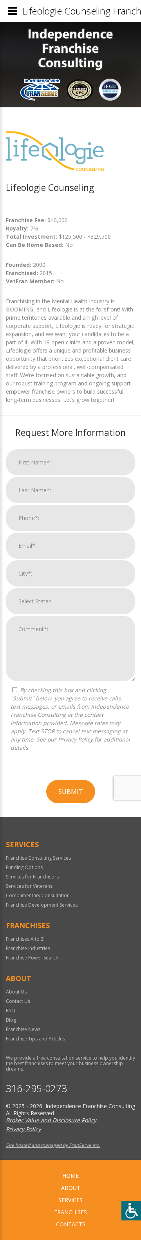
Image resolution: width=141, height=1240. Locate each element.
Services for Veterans (29, 886)
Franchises (70, 1212)
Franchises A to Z (25, 939)
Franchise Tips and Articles (35, 1038)
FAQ (10, 1010)
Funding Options (24, 867)
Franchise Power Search (32, 957)
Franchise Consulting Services (38, 858)
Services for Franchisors (32, 876)
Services (70, 1200)
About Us (16, 991)
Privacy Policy (75, 739)
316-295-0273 (36, 1088)
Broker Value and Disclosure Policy (51, 1120)
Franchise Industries (28, 948)
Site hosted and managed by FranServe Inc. (53, 1145)
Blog (11, 1020)
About (70, 1187)
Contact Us (18, 1001)
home (70, 1175)
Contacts (70, 1224)
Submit (70, 791)
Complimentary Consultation (38, 895)
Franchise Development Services (42, 905)
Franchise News (23, 1029)
